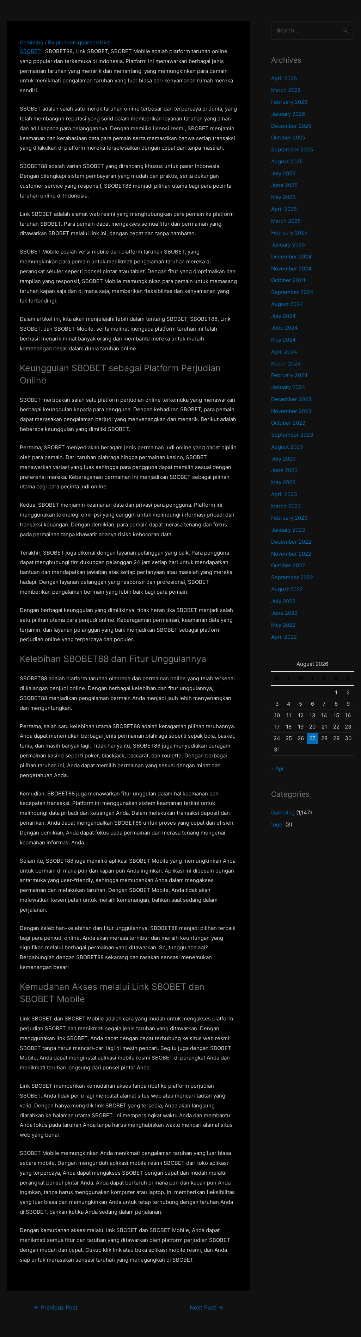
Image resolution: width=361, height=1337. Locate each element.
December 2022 (291, 541)
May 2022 (283, 624)
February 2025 (289, 232)
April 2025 (284, 209)
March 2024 (286, 363)
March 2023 (286, 506)
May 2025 (283, 197)
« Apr (277, 768)
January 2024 (288, 387)
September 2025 (292, 149)
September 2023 (292, 434)
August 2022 (287, 589)
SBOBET (30, 51)
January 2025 (288, 244)
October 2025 (288, 137)
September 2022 (292, 577)
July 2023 (283, 458)
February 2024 (289, 375)
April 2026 (284, 78)
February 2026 (289, 102)
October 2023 (288, 422)
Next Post (206, 1307)
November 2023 (291, 411)
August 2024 (287, 304)
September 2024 (292, 292)
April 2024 (284, 351)
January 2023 (288, 529)
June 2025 (284, 185)
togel (277, 824)
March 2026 (286, 90)
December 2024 (291, 256)
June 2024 (284, 327)
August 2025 (287, 161)
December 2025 (291, 126)
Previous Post (56, 1307)
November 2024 (291, 268)
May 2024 (283, 339)
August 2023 (287, 446)
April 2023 (284, 494)
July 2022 (283, 601)
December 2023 (291, 399)
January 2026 (288, 114)
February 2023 (289, 517)
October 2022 (288, 565)
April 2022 (284, 636)
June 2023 (284, 470)
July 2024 (283, 316)
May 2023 (283, 482)
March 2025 (286, 221)
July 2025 (283, 173)
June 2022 (284, 613)
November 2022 (291, 553)
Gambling (31, 42)
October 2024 (288, 280)
